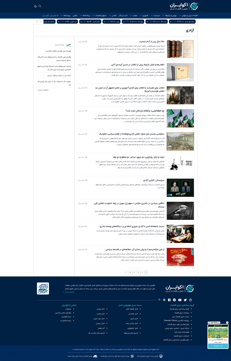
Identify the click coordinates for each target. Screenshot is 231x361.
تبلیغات (68, 309)
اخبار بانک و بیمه (132, 323)
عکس (75, 15)
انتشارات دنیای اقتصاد (181, 336)
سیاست (157, 15)
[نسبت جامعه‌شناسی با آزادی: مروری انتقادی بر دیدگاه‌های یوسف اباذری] (180, 234)
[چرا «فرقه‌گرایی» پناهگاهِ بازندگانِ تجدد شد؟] (180, 118)
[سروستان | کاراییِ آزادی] (180, 188)
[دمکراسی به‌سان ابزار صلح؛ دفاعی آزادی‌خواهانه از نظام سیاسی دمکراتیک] (180, 141)
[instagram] (190, 300)
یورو (145, 22)
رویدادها (67, 15)
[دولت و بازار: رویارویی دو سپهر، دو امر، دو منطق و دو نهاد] (180, 165)
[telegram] (174, 300)
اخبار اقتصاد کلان (132, 309)
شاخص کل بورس (76, 22)
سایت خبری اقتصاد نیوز (180, 317)
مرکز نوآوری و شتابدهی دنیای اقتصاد (176, 340)
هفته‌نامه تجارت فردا (181, 332)
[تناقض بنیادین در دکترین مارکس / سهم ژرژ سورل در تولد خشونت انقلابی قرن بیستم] (180, 211)
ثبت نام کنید (218, 346)
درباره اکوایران (66, 317)
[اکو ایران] (184, 6)
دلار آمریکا (48, 22)
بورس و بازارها (170, 15)
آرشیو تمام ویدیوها (131, 333)
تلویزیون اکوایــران (49, 15)
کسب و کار (123, 15)
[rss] (159, 300)
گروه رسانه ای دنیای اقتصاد (179, 309)
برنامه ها (86, 15)
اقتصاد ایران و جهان (190, 15)
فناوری (145, 15)
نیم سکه (191, 22)
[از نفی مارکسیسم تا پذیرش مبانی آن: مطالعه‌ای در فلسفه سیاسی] (180, 257)
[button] (36, 21)
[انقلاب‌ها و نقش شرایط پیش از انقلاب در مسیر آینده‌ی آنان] (180, 72)
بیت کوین (101, 22)
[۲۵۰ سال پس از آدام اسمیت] (180, 49)
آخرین (68, 45)
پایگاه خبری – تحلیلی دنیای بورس (177, 328)
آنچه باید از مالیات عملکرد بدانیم (59, 75)
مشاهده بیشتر (43, 90)
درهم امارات (124, 22)
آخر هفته (101, 328)
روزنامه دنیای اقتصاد (181, 313)
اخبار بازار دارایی (99, 319)
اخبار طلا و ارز (133, 314)
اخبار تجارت (101, 314)
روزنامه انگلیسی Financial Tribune (176, 320)
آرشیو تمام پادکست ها (97, 333)
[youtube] (179, 300)
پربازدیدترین (59, 45)
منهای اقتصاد (100, 15)
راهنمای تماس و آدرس (63, 313)
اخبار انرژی (134, 319)
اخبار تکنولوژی (133, 328)
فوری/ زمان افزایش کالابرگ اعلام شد (58, 51)
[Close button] (227, 322)
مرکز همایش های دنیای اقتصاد (178, 324)
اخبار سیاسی (100, 323)
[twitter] (185, 300)
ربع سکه (168, 22)
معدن (114, 15)
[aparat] (164, 300)
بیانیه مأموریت (65, 320)
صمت (135, 15)
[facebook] (169, 300)
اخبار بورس (101, 309)
